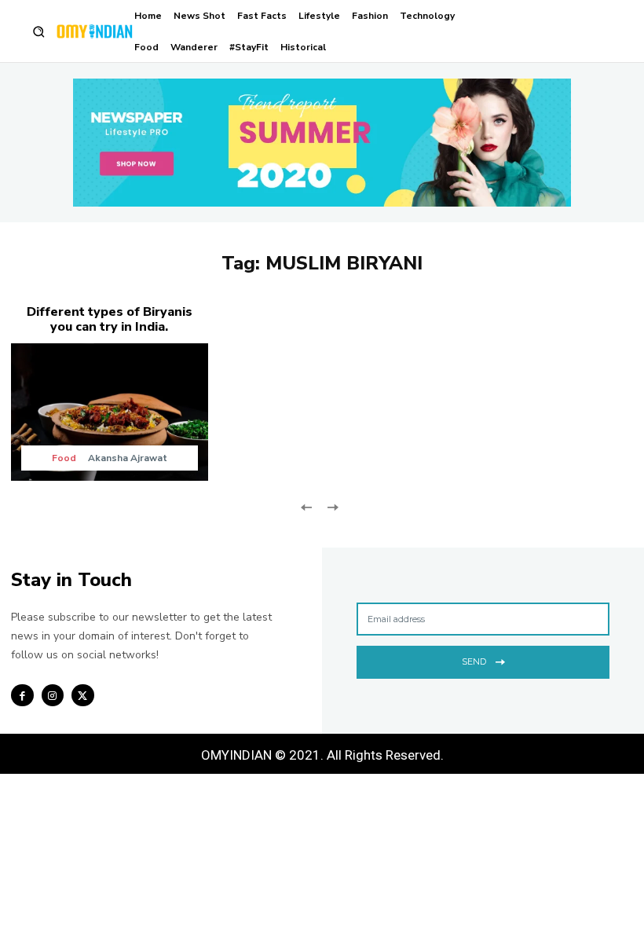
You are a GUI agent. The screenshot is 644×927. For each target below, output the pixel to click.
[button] (38, 31)
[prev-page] (307, 506)
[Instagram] (53, 695)
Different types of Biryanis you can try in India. (109, 319)
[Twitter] (82, 695)
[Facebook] (22, 695)
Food (64, 458)
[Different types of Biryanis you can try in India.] (109, 412)
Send (474, 661)
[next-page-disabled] (332, 506)
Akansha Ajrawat (127, 458)
